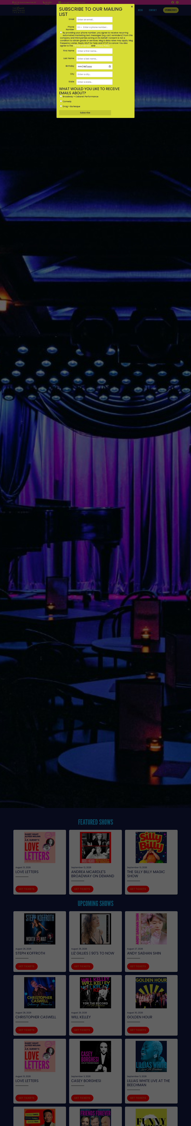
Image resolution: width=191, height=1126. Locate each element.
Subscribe (85, 112)
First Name (68, 50)
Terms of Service (82, 45)
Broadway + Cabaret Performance (80, 96)
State (71, 81)
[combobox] (79, 27)
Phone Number (70, 28)
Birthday (70, 66)
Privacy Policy (103, 45)
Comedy (67, 101)
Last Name (68, 58)
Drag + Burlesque (71, 106)
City (72, 74)
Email (71, 19)
